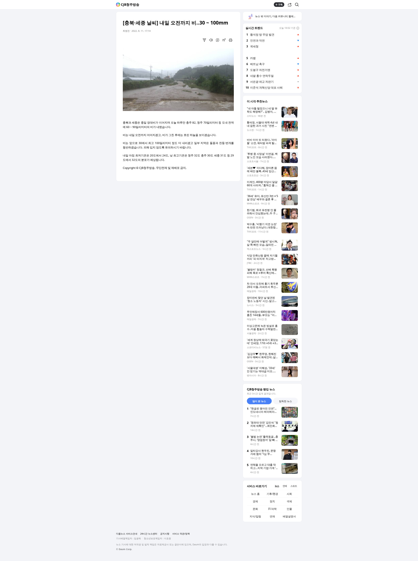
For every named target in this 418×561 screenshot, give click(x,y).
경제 (255, 501)
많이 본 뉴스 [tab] (259, 401)
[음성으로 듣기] (211, 40)
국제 (289, 501)
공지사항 (164, 533)
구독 (280, 4)
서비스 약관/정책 (181, 533)
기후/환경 (272, 494)
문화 (255, 509)
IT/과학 (272, 509)
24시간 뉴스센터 (148, 533)
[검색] (298, 5)
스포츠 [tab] (293, 485)
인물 (289, 509)
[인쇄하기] (230, 40)
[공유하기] (290, 5)
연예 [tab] (285, 485)
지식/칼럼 (255, 516)
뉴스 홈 (255, 494)
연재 (272, 516)
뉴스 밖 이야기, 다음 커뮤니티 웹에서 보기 (278, 16)
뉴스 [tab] (277, 485)
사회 (289, 494)
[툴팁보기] (298, 28)
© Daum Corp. (124, 549)
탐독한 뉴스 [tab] (285, 401)
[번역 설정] (217, 40)
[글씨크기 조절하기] (224, 40)
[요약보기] (204, 40)
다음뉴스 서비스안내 (126, 533)
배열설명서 (289, 516)
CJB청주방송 (130, 4)
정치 (272, 501)
